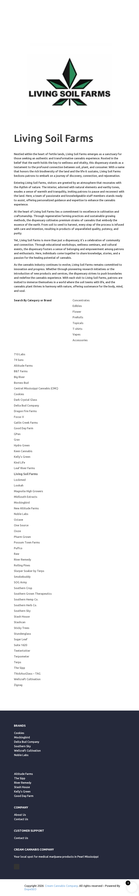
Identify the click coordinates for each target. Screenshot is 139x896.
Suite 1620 (20, 645)
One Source (21, 525)
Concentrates (81, 300)
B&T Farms (21, 371)
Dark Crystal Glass (25, 399)
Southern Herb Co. (25, 605)
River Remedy (22, 559)
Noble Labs (21, 513)
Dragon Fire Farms (25, 411)
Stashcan (19, 622)
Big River (19, 377)
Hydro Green (22, 445)
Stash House (22, 616)
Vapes (77, 334)
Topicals (78, 323)
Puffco (18, 548)
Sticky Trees (21, 627)
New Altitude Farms (26, 508)
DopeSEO (30, 889)
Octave (18, 519)
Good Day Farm (23, 428)
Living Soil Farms (26, 474)
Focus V (19, 416)
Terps (17, 662)
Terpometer (21, 656)
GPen (17, 434)
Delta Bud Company (26, 405)
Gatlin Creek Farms (26, 422)
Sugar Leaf (20, 639)
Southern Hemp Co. (26, 599)
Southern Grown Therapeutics (33, 593)
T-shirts (77, 328)
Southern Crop (23, 588)
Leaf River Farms (24, 468)
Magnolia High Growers (28, 491)
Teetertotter (22, 650)
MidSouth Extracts (25, 496)
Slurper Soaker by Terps (29, 570)
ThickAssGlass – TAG (27, 673)
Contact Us (21, 819)
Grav (17, 439)
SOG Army (20, 582)
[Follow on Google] (16, 866)
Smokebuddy (22, 576)
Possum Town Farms (27, 542)
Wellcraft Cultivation (27, 679)
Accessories (80, 340)
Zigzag (18, 684)
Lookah (18, 485)
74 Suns (19, 359)
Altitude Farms (23, 365)
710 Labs (19, 354)
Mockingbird (22, 502)
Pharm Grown (22, 536)
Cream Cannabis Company (61, 885)
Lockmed (20, 479)
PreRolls (78, 317)
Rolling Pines (22, 565)
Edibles (77, 305)
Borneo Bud (21, 382)
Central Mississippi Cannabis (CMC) (36, 388)
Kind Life (19, 462)
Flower (77, 311)
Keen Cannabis (23, 451)
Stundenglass (22, 633)
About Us (20, 814)
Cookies (19, 394)
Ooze (17, 531)
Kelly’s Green (22, 456)
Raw (16, 553)
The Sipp (19, 667)
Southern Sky (22, 610)
